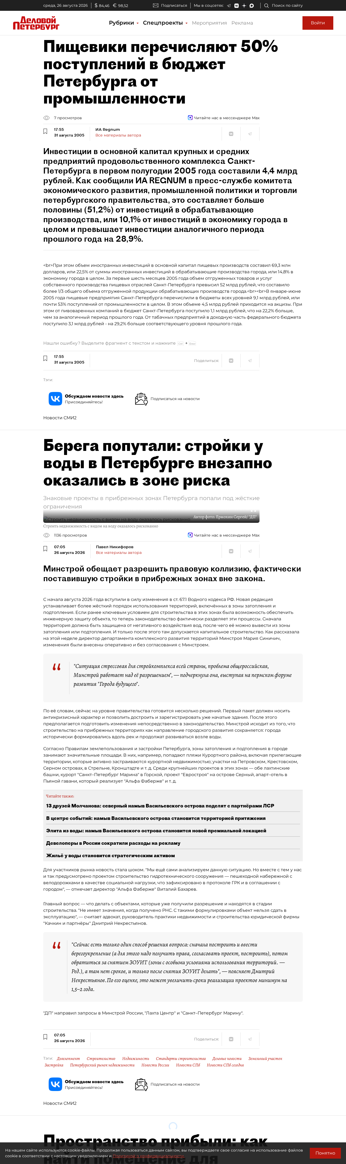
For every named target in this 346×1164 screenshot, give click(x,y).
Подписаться (174, 5)
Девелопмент (68, 1059)
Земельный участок (265, 1059)
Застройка (54, 1065)
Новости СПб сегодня (225, 1065)
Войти (318, 22)
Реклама (242, 23)
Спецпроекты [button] (164, 22)
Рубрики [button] (122, 22)
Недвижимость (135, 1059)
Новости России (155, 1065)
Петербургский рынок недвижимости (102, 1065)
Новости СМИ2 (59, 417)
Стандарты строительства (181, 1059)
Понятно (325, 1153)
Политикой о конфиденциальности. (149, 1155)
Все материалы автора (118, 135)
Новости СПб (188, 1065)
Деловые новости (227, 1059)
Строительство (101, 1059)
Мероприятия (209, 23)
